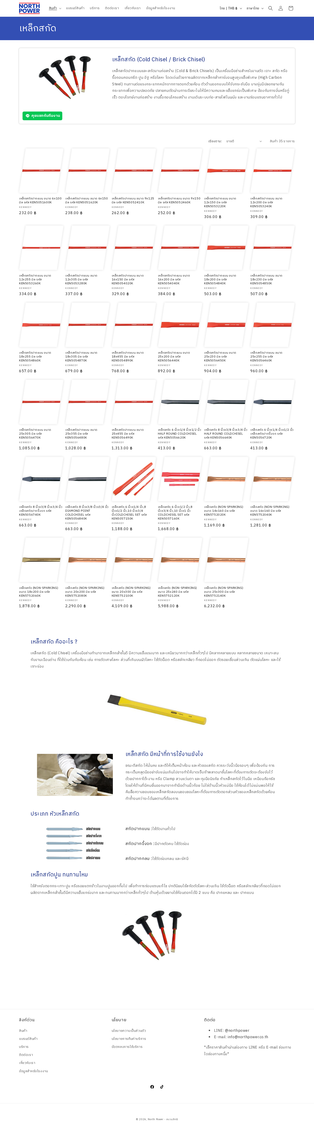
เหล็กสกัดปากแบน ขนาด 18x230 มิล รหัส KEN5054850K (266, 279)
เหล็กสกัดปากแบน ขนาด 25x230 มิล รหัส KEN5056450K (220, 357)
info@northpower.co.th (248, 1037)
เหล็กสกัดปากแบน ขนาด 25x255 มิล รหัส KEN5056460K (266, 357)
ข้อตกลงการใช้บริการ (127, 1046)
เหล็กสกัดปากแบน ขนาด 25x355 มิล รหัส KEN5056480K (81, 434)
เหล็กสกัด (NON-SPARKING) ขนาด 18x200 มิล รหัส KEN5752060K (38, 592)
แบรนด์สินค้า (28, 1038)
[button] (54, 8)
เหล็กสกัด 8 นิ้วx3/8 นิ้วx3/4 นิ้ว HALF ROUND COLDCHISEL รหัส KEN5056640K (226, 434)
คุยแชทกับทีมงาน (45, 116)
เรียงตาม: (215, 141)
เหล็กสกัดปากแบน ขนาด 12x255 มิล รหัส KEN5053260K (35, 279)
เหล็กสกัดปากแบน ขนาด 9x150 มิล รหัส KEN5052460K (179, 200)
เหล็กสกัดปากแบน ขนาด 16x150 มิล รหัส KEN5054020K (128, 279)
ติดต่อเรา (26, 1054)
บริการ (24, 1046)
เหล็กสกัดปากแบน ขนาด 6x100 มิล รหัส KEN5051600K (40, 200)
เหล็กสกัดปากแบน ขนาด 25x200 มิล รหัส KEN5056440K (174, 357)
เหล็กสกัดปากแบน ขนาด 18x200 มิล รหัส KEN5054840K (220, 279)
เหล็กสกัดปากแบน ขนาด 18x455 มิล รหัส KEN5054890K (128, 357)
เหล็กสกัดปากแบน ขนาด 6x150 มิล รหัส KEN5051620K (86, 200)
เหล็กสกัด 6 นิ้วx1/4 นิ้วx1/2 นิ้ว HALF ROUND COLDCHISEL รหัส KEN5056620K (179, 434)
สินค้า (23, 1030)
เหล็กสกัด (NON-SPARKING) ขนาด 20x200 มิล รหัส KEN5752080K (84, 592)
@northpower (237, 1031)
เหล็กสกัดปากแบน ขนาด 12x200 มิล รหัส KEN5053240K (266, 202)
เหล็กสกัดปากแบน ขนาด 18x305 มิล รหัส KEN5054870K (81, 357)
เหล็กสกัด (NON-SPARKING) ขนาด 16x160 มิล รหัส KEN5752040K (269, 511)
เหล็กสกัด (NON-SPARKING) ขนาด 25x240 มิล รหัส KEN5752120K (177, 592)
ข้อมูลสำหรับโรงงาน (33, 1071)
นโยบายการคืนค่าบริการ (129, 1038)
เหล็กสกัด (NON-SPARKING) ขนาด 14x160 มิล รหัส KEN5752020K (223, 511)
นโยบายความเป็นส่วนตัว (129, 1030)
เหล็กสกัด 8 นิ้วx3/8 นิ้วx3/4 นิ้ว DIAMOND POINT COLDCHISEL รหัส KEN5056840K (87, 513)
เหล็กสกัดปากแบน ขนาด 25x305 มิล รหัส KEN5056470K (35, 434)
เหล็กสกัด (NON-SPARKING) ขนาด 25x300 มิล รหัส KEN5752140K (223, 592)
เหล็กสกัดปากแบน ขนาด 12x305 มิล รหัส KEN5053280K (81, 279)
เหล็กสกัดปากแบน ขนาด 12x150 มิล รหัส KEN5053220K (220, 202)
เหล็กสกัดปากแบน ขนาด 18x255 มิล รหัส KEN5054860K (35, 357)
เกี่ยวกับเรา (27, 1063)
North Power (155, 1119)
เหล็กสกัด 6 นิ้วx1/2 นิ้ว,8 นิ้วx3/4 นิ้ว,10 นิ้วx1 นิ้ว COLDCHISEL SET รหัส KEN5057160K (175, 513)
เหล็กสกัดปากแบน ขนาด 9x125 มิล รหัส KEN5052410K (133, 200)
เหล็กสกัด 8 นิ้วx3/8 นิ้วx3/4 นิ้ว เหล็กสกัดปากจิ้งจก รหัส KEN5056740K (41, 511)
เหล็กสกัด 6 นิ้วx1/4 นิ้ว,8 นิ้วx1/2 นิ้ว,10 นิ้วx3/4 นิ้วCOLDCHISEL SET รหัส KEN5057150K (129, 513)
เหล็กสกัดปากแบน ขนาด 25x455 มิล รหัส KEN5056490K (128, 434)
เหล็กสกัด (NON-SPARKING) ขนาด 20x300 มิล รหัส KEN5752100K (131, 592)
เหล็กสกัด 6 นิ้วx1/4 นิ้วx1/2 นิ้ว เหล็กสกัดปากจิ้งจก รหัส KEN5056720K (272, 434)
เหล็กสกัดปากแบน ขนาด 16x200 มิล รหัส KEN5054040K (174, 279)
